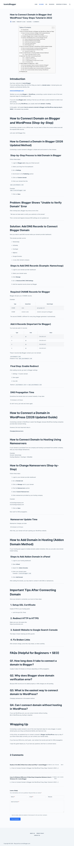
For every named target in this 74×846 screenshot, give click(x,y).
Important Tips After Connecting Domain (30, 56)
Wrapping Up (23, 71)
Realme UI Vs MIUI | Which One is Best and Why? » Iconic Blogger (28, 764)
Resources (51, 4)
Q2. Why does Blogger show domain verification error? (35, 66)
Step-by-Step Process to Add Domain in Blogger (34, 34)
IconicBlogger (10, 4)
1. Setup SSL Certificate (30, 57)
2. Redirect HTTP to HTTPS (30, 59)
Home (36, 4)
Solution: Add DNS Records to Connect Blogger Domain (35, 37)
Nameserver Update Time (30, 51)
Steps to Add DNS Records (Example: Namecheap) (35, 39)
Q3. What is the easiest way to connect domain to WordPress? (37, 68)
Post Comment (15, 819)
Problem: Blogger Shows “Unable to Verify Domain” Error (35, 36)
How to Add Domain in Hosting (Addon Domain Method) (34, 52)
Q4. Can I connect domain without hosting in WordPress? (35, 69)
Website (50, 796)
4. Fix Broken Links (29, 61)
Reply (62, 764)
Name (13, 796)
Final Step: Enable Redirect (30, 43)
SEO (46, 4)
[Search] (69, 4)
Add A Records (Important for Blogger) (32, 42)
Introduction (25, 29)
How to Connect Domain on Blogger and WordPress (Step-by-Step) (37, 31)
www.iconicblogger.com (17, 90)
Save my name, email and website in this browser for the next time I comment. (29, 815)
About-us (32, 833)
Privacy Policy (40, 833)
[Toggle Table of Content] (52, 27)
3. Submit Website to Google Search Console (34, 60)
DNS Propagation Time (29, 44)
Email (31, 796)
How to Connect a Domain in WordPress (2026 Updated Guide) (36, 46)
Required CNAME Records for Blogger (32, 40)
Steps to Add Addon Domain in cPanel (32, 54)
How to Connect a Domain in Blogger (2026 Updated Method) (36, 33)
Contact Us (37, 835)
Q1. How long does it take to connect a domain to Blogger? (35, 65)
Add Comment (15, 801)
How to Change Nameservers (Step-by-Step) (33, 49)
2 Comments (36, 21)
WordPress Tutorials (61, 4)
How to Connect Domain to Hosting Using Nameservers (35, 48)
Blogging (41, 4)
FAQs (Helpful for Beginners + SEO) (29, 63)
